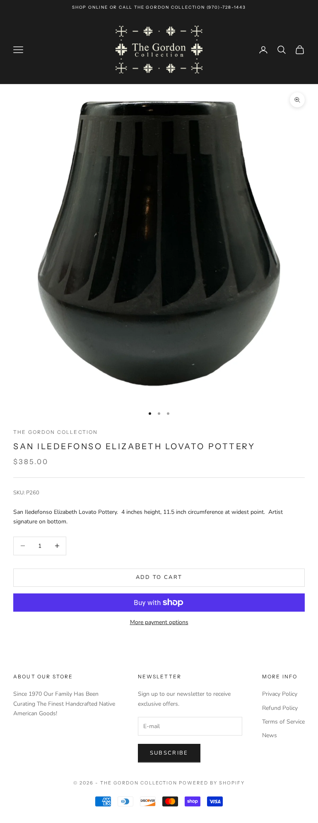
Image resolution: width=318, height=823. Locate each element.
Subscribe (169, 753)
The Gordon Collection (55, 432)
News (269, 735)
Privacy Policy (279, 694)
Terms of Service (283, 722)
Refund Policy (280, 708)
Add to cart (159, 577)
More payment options (159, 622)
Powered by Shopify (212, 783)
